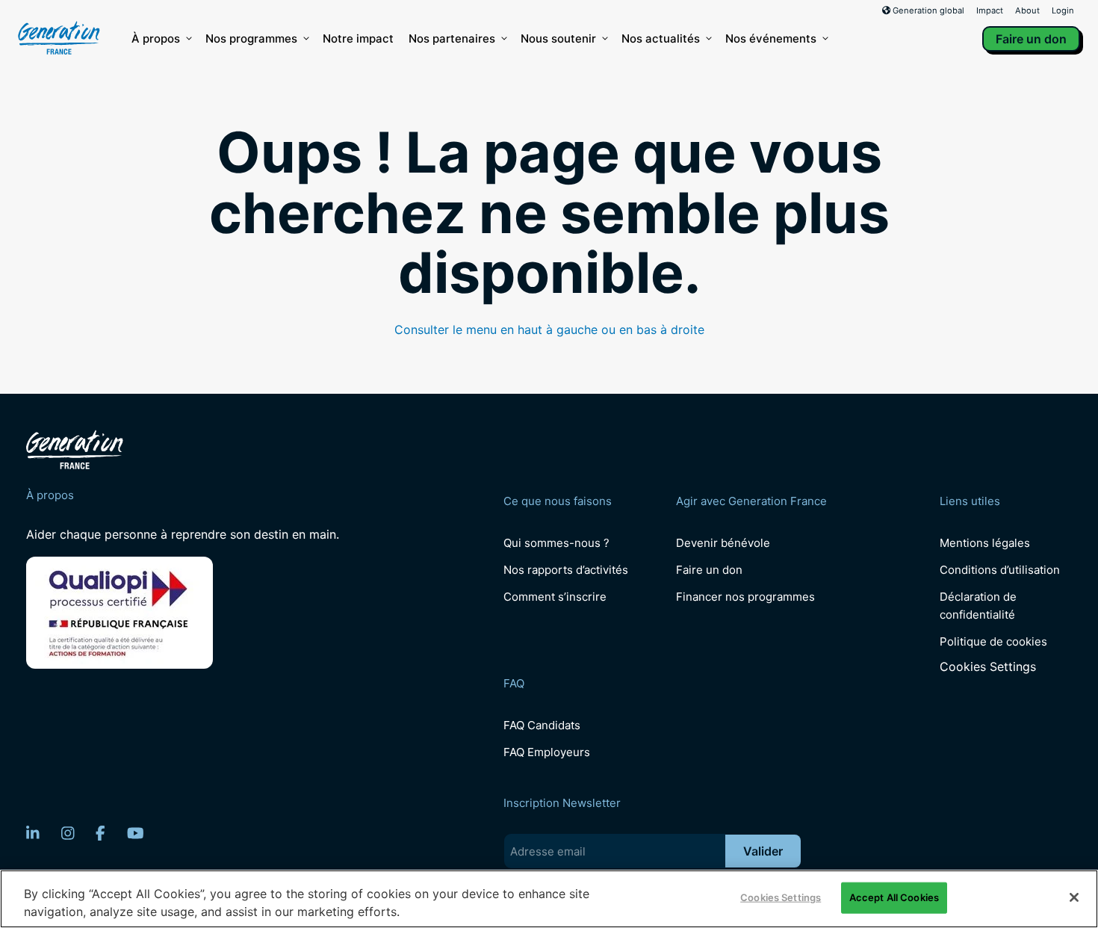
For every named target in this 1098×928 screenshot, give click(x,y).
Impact (989, 10)
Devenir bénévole (723, 543)
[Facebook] (100, 833)
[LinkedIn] (33, 833)
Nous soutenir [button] (558, 38)
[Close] (1074, 897)
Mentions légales (985, 543)
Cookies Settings (988, 667)
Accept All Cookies (894, 897)
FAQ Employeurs (546, 752)
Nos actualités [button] (660, 38)
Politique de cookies (993, 641)
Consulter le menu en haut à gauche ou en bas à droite (549, 329)
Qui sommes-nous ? (556, 543)
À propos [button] (155, 38)
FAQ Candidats (541, 725)
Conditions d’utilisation (1000, 570)
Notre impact (358, 38)
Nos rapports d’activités (565, 570)
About (1027, 10)
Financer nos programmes (745, 597)
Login (1063, 10)
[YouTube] (135, 833)
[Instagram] (68, 833)
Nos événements (770, 38)
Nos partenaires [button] (452, 38)
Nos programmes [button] (251, 38)
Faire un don (1031, 38)
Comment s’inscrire (555, 597)
